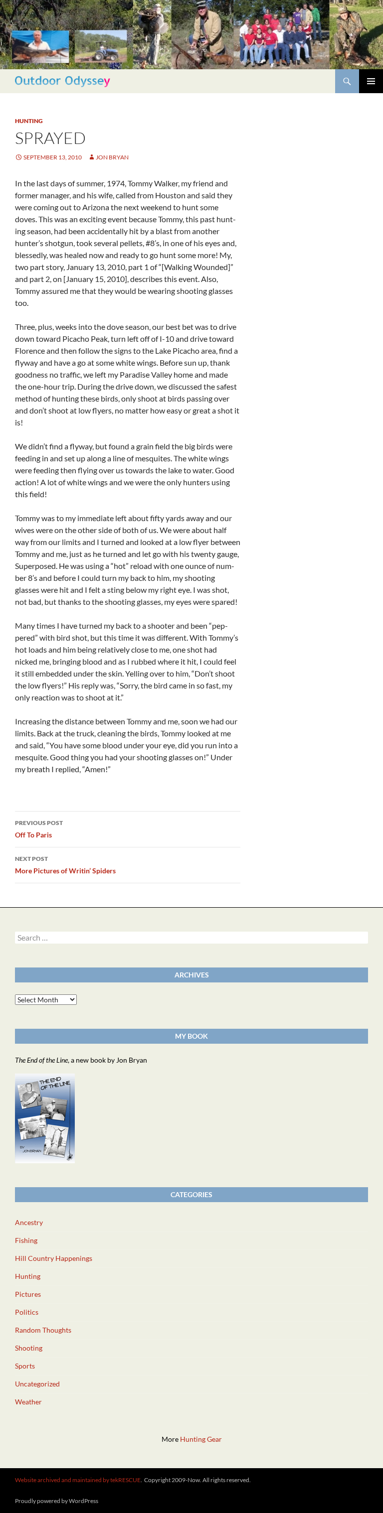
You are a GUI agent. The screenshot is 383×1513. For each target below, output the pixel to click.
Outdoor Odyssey (62, 81)
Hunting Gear (201, 1439)
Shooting (28, 1348)
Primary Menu (371, 81)
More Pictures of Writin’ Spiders (65, 865)
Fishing (26, 1240)
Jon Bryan (112, 157)
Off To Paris (39, 829)
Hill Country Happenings (53, 1258)
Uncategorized (37, 1383)
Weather (28, 1401)
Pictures (28, 1294)
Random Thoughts (43, 1330)
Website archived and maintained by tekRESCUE (78, 1480)
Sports (25, 1366)
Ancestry (29, 1222)
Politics (26, 1312)
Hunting (29, 121)
